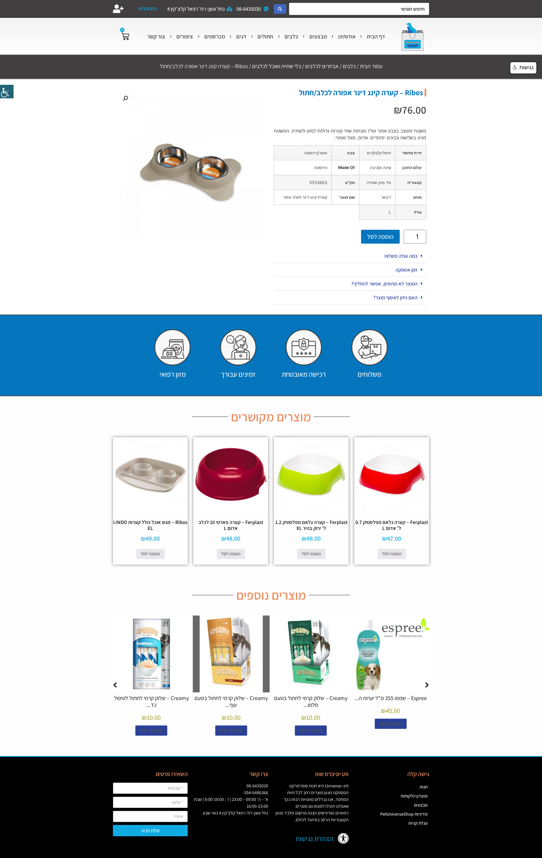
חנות (423, 787)
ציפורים (184, 36)
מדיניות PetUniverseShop (404, 814)
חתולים (265, 36)
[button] (350, 256)
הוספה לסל (380, 236)
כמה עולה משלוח (401, 256)
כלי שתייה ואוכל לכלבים (276, 66)
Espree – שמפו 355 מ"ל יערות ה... (391, 698)
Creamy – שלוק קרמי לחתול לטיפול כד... (151, 701)
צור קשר (156, 36)
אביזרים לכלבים (321, 66)
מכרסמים (214, 36)
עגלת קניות (418, 823)
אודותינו (347, 36)
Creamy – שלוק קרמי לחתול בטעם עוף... (231, 701)
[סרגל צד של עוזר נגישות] (7, 91)
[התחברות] (118, 9)
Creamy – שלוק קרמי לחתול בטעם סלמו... (311, 701)
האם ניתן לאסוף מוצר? (395, 297)
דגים (241, 36)
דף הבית (376, 36)
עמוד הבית (371, 66)
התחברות (147, 8)
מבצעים (318, 36)
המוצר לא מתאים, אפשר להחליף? (384, 283)
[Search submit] (280, 9)
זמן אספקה (406, 269)
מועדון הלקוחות (414, 796)
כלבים (291, 36)
